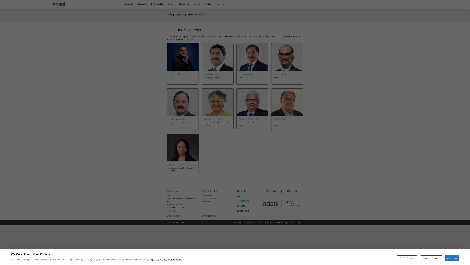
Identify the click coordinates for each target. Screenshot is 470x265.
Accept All (452, 258)
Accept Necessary (431, 258)
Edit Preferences (407, 258)
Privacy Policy (153, 260)
